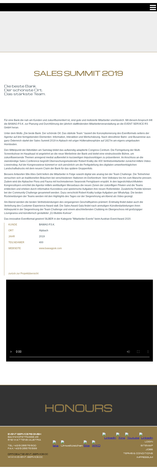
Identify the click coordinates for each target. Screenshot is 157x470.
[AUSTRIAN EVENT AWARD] (15, 109)
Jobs (149, 449)
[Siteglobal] (88, 445)
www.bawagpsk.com (50, 248)
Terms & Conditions (138, 453)
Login (149, 441)
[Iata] (57, 445)
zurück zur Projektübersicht (23, 273)
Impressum (145, 457)
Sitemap (147, 445)
